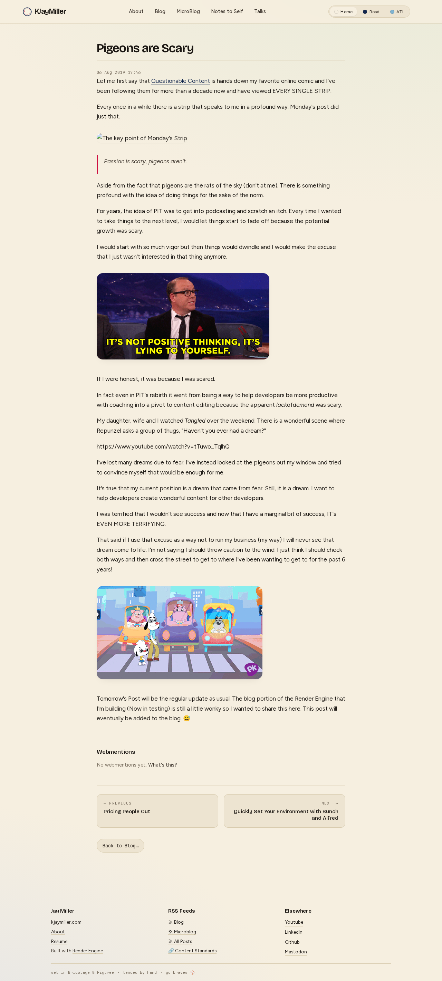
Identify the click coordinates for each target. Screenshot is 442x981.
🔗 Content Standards (192, 950)
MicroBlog (188, 11)
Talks (260, 11)
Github (292, 942)
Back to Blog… (120, 846)
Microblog (184, 931)
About (136, 11)
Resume (59, 941)
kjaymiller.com (66, 922)
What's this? (162, 765)
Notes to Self (227, 11)
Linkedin (293, 932)
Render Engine (88, 950)
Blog (160, 11)
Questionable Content (180, 80)
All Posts (182, 941)
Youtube (294, 922)
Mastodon (296, 951)
